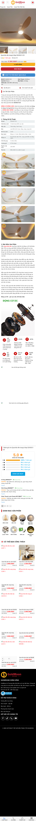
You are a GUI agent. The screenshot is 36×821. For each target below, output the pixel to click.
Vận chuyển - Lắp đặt (6, 703)
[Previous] (2, 27)
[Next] (33, 27)
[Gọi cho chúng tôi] (11, 718)
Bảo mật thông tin (5, 711)
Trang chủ (2, 7)
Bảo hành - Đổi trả (6, 706)
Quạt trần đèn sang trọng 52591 (25, 585)
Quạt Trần (10, 7)
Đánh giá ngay (18, 474)
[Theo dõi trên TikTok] (7, 718)
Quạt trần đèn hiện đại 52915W (9, 609)
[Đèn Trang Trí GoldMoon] (18, 2)
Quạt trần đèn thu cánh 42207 (9, 561)
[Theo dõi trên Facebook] (3, 718)
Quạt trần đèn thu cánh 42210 (9, 662)
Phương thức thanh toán (7, 709)
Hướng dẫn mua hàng (7, 701)
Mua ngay (18, 69)
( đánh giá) (7, 58)
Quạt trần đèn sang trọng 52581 (8, 633)
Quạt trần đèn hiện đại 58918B (26, 657)
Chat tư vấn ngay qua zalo (15, 75)
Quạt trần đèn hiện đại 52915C (26, 633)
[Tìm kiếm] (7, 2)
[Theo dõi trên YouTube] (16, 718)
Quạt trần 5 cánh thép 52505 (26, 561)
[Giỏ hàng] (33, 2)
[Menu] (3, 2)
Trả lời (3, 485)
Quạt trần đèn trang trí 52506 (26, 609)
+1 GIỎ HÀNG (18, 64)
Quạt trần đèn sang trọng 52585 (8, 585)
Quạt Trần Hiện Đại (19, 7)
